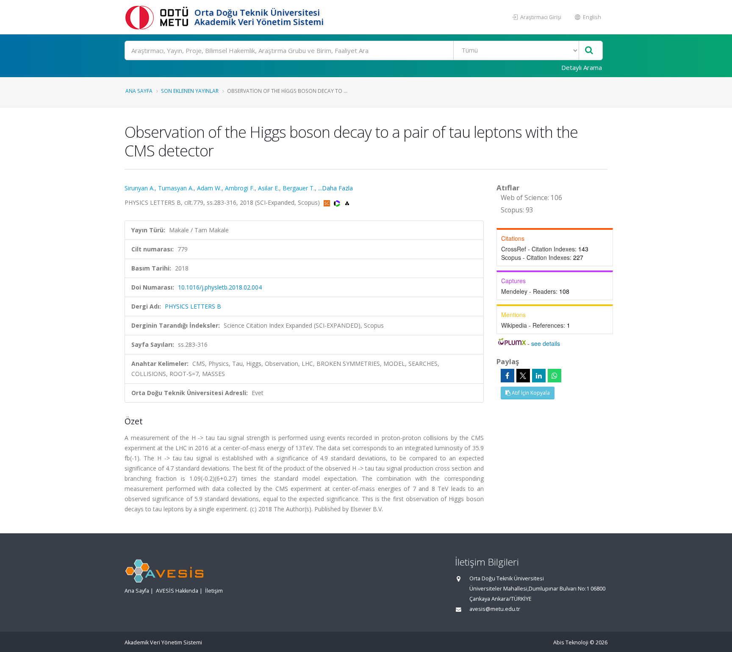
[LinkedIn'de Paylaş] (539, 375)
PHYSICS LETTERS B (193, 306)
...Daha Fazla (335, 188)
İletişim (214, 590)
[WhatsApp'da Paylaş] (554, 375)
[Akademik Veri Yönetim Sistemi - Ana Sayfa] (158, 17)
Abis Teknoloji (570, 642)
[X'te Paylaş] (523, 375)
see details (545, 343)
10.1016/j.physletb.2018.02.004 (220, 287)
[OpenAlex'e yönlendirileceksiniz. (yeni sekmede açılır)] (347, 202)
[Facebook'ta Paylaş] (507, 375)
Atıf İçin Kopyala (530, 392)
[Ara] (589, 50)
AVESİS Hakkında (177, 590)
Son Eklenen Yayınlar (190, 90)
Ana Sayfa (138, 90)
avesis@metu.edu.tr (494, 609)
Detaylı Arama (581, 67)
